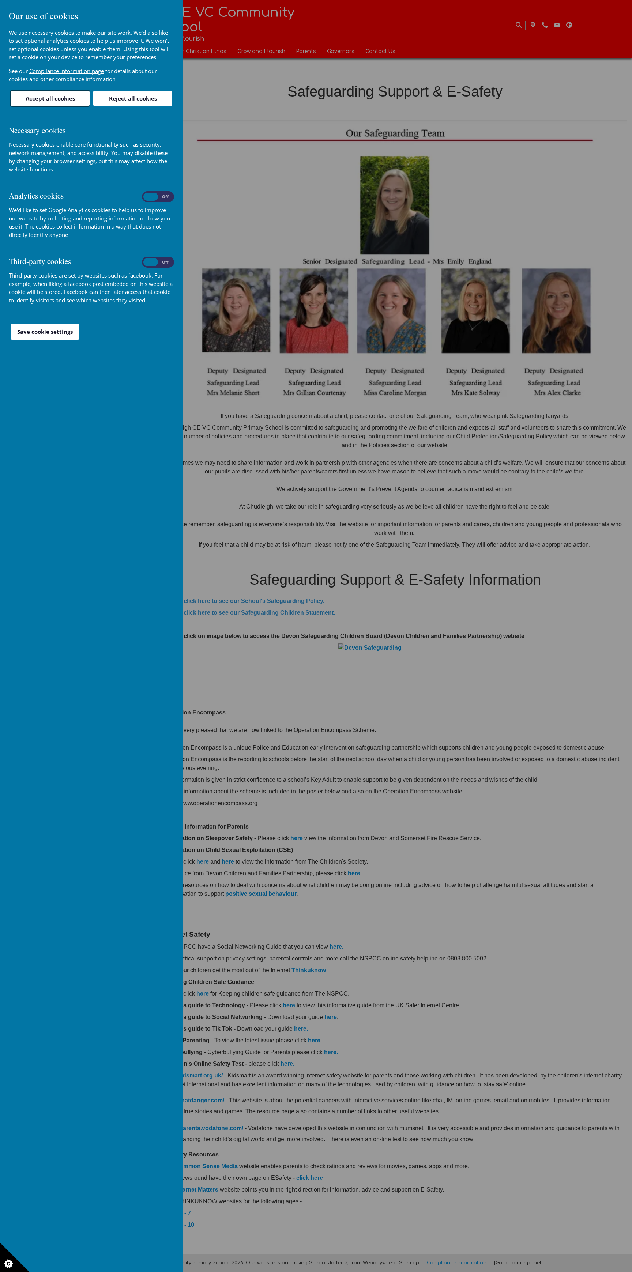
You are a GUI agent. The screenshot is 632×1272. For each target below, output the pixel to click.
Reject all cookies (133, 98)
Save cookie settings (45, 331)
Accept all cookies (50, 98)
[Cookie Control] (14, 1257)
